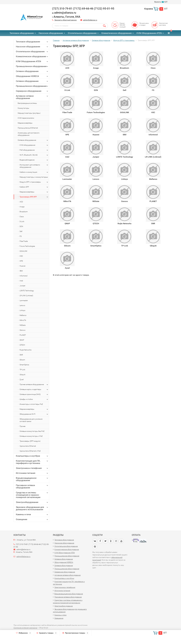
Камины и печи (23, 514)
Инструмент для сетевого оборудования (30, 166)
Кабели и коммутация (28, 172)
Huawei (22, 266)
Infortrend (23, 276)
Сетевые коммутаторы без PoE (32, 431)
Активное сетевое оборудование (25, 97)
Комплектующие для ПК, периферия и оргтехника (28, 462)
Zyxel (22, 379)
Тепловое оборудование (22, 33)
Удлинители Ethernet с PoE (30, 451)
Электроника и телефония (29, 468)
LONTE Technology (27, 291)
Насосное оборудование (51, 33)
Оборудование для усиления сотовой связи (31, 420)
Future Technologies (27, 246)
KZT (160, 2)
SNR (21, 355)
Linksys (22, 310)
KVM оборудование (27, 145)
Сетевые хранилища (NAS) (30, 394)
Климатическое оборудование (116, 33)
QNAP (22, 340)
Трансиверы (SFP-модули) (30, 441)
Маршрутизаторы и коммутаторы (33, 177)
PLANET (23, 335)
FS (21, 236)
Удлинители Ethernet (28, 446)
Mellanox (23, 315)
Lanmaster (24, 300)
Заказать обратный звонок (65, 20)
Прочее (22, 426)
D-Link (22, 221)
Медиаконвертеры (25, 123)
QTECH (22, 345)
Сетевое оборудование (27, 71)
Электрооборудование (27, 502)
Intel (21, 281)
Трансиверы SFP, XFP (28, 197)
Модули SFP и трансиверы (30, 182)
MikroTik (23, 320)
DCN (21, 226)
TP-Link (22, 370)
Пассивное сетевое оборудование (25, 486)
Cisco (22, 217)
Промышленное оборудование (31, 66)
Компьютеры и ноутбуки (28, 456)
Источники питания (25, 473)
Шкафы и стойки (26, 399)
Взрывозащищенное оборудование (26, 479)
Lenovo (22, 305)
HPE (21, 261)
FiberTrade (24, 241)
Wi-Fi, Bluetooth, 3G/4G (29, 155)
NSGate (22, 325)
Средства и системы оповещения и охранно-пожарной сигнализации (28, 494)
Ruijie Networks (25, 350)
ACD (21, 202)
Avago (22, 207)
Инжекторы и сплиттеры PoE (31, 404)
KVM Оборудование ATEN (149, 33)
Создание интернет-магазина (25, 628)
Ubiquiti (22, 375)
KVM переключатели (26, 118)
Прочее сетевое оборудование (32, 384)
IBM (21, 271)
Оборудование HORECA (27, 76)
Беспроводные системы (27, 103)
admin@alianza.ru (90, 20)
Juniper (22, 286)
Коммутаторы (23, 108)
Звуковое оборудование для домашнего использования (30, 508)
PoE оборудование (27, 150)
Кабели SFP (24, 187)
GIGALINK (23, 251)
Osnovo (22, 330)
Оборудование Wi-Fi (27, 414)
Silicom (22, 360)
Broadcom (24, 212)
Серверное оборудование (28, 91)
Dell (21, 231)
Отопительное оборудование (82, 33)
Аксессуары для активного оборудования (28, 134)
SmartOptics (24, 365)
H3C (21, 256)
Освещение (21, 519)
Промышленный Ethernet (28, 128)
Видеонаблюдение (27, 160)
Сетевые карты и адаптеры (30, 389)
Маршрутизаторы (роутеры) (29, 113)
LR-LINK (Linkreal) (26, 296)
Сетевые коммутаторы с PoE (31, 436)
